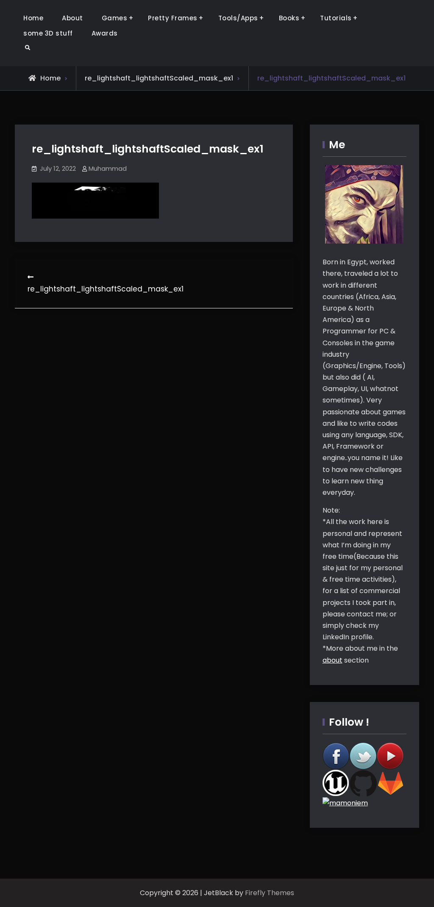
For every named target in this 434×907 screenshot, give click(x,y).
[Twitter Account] (363, 755)
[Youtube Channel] (390, 755)
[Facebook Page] (336, 755)
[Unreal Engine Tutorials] (336, 783)
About (72, 18)
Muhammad (108, 168)
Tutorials (336, 18)
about (332, 660)
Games (115, 18)
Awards (105, 33)
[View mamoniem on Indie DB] (345, 802)
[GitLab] (390, 783)
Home (33, 18)
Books (289, 18)
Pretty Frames (173, 18)
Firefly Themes (269, 893)
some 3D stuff (48, 33)
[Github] (363, 783)
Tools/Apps (238, 18)
